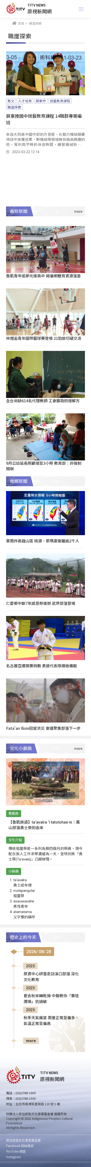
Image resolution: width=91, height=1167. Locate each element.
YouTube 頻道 (16, 1151)
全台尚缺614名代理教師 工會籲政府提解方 (43, 400)
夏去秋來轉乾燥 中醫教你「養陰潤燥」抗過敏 (51, 999)
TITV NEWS (36, 5)
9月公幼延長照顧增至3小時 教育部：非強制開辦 (43, 465)
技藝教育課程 (60, 100)
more (31, 1040)
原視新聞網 (39, 11)
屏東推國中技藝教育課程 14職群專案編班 (44, 119)
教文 (11, 100)
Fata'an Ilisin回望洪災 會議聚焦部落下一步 (43, 728)
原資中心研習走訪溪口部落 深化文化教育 (51, 977)
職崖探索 (14, 107)
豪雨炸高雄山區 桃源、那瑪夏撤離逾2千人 (42, 541)
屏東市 (41, 100)
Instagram (13, 1156)
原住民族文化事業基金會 (23, 1140)
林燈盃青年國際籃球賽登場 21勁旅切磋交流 (43, 338)
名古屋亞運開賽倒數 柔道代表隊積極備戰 (41, 666)
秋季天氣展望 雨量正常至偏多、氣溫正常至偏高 (51, 1021)
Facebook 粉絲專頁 (20, 1145)
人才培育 (25, 100)
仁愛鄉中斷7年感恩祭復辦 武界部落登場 (40, 603)
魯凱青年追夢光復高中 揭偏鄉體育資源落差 (43, 276)
